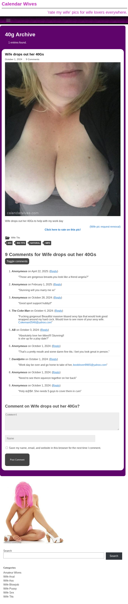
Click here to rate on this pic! (63, 229)
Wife (47, 243)
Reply (53, 271)
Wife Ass (8, 580)
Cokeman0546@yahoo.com (35, 322)
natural (35, 243)
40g (10, 243)
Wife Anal (9, 576)
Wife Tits (15, 237)
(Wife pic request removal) (105, 226)
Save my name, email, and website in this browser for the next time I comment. (55, 448)
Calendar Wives (19, 3)
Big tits (21, 243)
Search (7, 550)
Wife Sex (8, 592)
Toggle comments (17, 261)
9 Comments (32, 59)
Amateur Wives (12, 572)
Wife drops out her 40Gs (24, 54)
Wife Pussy (10, 588)
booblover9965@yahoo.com (89, 364)
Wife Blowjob (11, 584)
